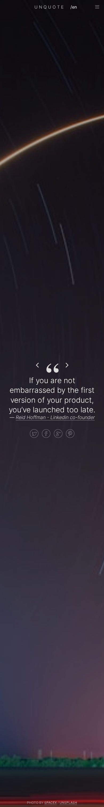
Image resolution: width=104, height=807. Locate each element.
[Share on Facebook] (46, 433)
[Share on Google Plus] (58, 433)
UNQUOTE (49, 7)
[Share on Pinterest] (70, 433)
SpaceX (50, 803)
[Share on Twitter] (34, 433)
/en (73, 7)
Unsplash (68, 803)
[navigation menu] (97, 7)
